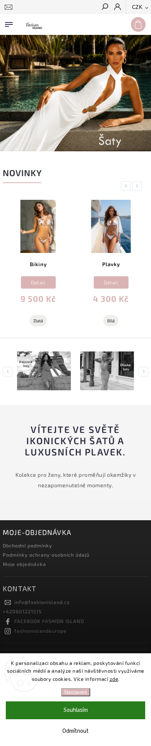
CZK (137, 7)
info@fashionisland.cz (42, 602)
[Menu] (9, 23)
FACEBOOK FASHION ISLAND (49, 621)
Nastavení (75, 692)
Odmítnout (75, 731)
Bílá (111, 320)
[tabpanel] (38, 266)
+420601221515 (22, 611)
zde (114, 679)
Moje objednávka (24, 564)
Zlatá (38, 320)
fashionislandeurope (40, 631)
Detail (38, 282)
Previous (127, 186)
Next (138, 186)
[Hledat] (104, 7)
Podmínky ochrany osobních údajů (46, 555)
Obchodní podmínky (27, 545)
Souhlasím (75, 710)
